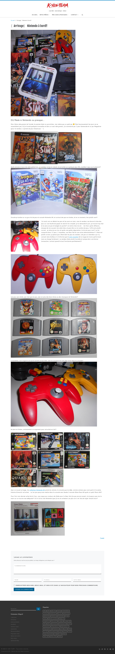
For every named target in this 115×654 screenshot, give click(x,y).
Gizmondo (61, 616)
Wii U (59, 634)
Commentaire (20, 565)
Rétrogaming (53, 631)
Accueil (12, 20)
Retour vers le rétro (15, 636)
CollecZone (13, 617)
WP (9, 651)
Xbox (64, 634)
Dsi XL (60, 613)
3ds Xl (53, 610)
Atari (58, 610)
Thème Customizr (24, 651)
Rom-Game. (14, 638)
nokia (69, 623)
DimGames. (14, 619)
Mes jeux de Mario (15, 631)
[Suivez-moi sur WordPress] (107, 649)
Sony (69, 631)
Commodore (65, 610)
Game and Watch (15, 622)
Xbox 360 (46, 636)
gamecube (46, 616)
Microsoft (54, 621)
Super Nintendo (48, 634)
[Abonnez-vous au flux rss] (99, 649)
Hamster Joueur (15, 626)
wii (55, 634)
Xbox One (53, 636)
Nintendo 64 (62, 623)
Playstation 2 (55, 626)
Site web (77, 580)
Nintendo (54, 623)
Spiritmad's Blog (15, 640)
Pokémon (55, 628)
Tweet (102, 538)
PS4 (70, 628)
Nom (16, 580)
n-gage (61, 621)
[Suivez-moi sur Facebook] (104, 649)
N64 (45, 623)
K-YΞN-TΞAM (10, 649)
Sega (60, 631)
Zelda (60, 636)
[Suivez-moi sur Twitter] (102, 649)
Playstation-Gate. (15, 633)
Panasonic (46, 626)
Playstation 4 (47, 628)
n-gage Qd (67, 621)
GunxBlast (13, 624)
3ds (49, 610)
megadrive (46, 621)
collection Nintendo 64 (37, 490)
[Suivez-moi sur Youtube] (110, 649)
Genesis (53, 616)
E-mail (47, 580)
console (46, 613)
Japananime (14, 629)
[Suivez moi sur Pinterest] (113, 649)
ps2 (61, 628)
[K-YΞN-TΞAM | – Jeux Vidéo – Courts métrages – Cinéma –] (57, 5)
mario (45, 618)
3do (45, 610)
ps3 (65, 628)
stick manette (73, 237)
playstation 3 (64, 626)
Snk (65, 631)
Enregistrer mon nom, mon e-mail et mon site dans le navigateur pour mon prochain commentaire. (57, 585)
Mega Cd (61, 618)
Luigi (67, 616)
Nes (49, 623)
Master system (53, 618)
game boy (66, 613)
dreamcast (53, 613)
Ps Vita (46, 631)
